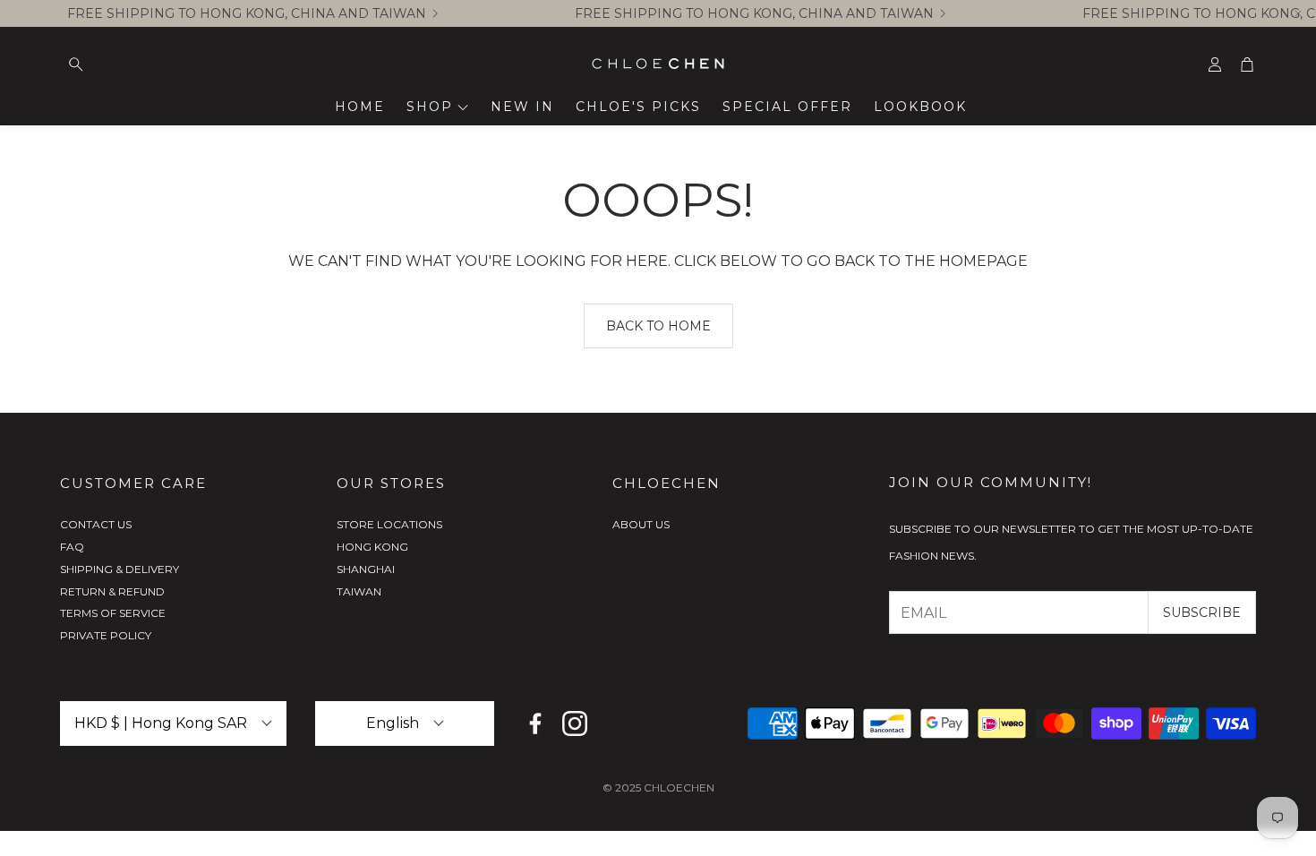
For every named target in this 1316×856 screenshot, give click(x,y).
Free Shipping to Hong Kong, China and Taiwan (246, 13)
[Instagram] (574, 723)
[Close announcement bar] (1298, 13)
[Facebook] (535, 723)
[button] (173, 64)
